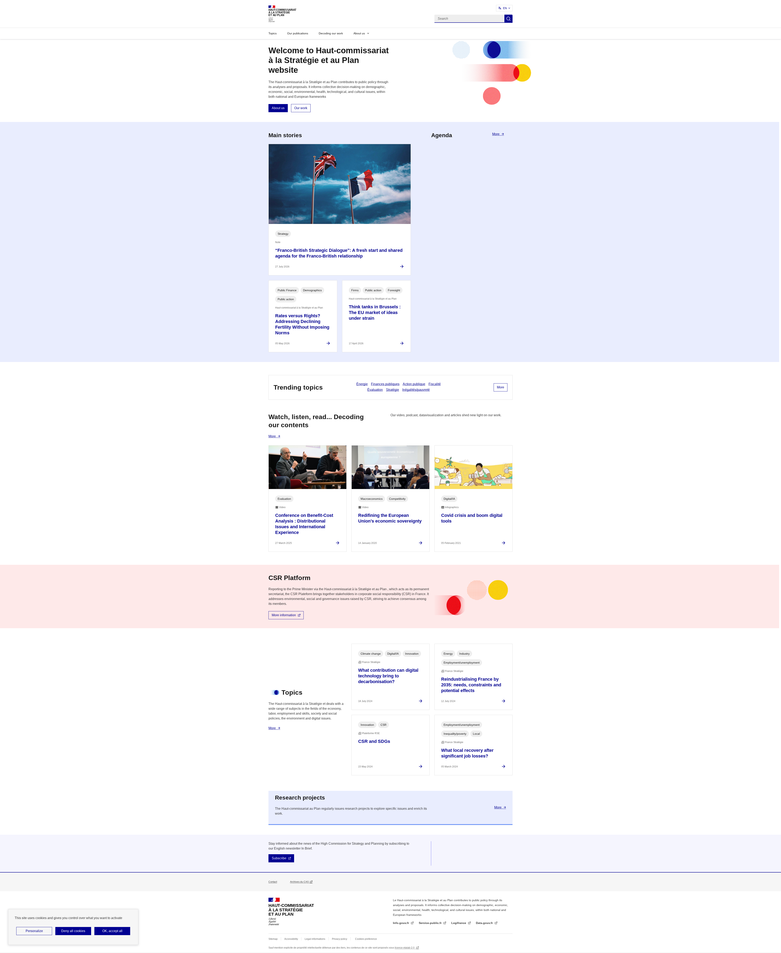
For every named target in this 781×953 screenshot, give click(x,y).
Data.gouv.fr (485, 923)
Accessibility (291, 939)
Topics (272, 33)
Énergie (362, 384)
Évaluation (375, 389)
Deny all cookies (73, 931)
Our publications (297, 33)
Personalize (34, 931)
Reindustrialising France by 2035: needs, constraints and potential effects (471, 685)
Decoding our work (331, 33)
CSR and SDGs (374, 741)
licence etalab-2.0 (405, 947)
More (496, 134)
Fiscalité (435, 384)
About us (359, 33)
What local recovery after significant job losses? (467, 753)
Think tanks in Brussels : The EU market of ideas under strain (375, 312)
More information (284, 615)
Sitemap (273, 939)
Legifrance (459, 923)
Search (508, 19)
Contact (272, 881)
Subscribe (279, 858)
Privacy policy (339, 939)
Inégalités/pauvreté (416, 389)
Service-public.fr (430, 923)
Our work (300, 108)
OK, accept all (112, 931)
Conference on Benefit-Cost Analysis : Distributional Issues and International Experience (304, 524)
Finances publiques (385, 384)
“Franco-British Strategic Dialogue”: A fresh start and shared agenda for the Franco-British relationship (338, 253)
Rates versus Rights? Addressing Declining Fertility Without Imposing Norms (302, 324)
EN (505, 8)
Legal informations (315, 939)
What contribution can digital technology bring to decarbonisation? (388, 676)
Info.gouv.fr (401, 923)
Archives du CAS (299, 881)
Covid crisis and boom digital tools (471, 518)
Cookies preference (366, 939)
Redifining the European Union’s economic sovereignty (390, 518)
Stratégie (392, 389)
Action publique (414, 384)
